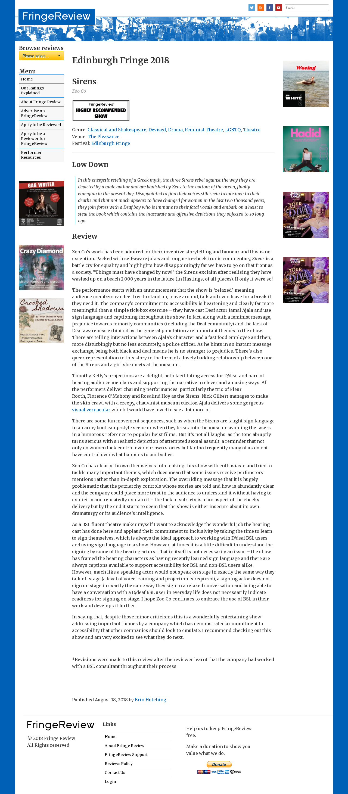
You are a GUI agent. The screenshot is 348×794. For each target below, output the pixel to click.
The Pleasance (103, 136)
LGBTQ (233, 129)
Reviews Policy (119, 763)
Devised (157, 129)
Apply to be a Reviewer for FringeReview (34, 138)
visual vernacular (91, 409)
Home (27, 79)
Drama (175, 129)
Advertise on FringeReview (34, 113)
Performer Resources (31, 155)
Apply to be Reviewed (41, 124)
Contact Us (115, 772)
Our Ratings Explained (32, 90)
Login (110, 781)
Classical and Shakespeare (117, 129)
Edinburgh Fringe (110, 143)
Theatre (251, 129)
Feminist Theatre (204, 129)
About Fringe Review (41, 101)
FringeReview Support (126, 754)
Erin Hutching (150, 699)
